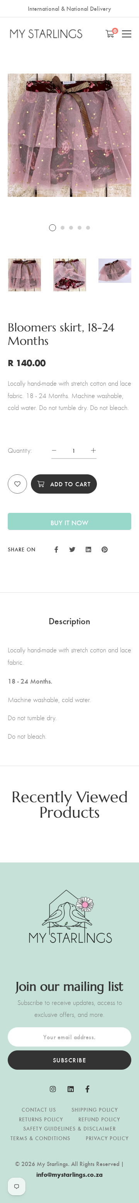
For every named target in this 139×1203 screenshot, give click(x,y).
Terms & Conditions (40, 1138)
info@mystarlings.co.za (69, 1174)
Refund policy (99, 1119)
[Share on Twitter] (71, 549)
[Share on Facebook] (56, 549)
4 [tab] (79, 228)
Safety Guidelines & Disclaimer (69, 1128)
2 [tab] (62, 228)
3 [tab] (71, 228)
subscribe (69, 1060)
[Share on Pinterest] (104, 549)
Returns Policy (41, 1119)
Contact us (39, 1109)
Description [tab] (69, 620)
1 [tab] (52, 227)
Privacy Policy (107, 1138)
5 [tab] (88, 228)
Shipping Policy (94, 1109)
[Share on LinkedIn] (88, 549)
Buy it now (69, 522)
